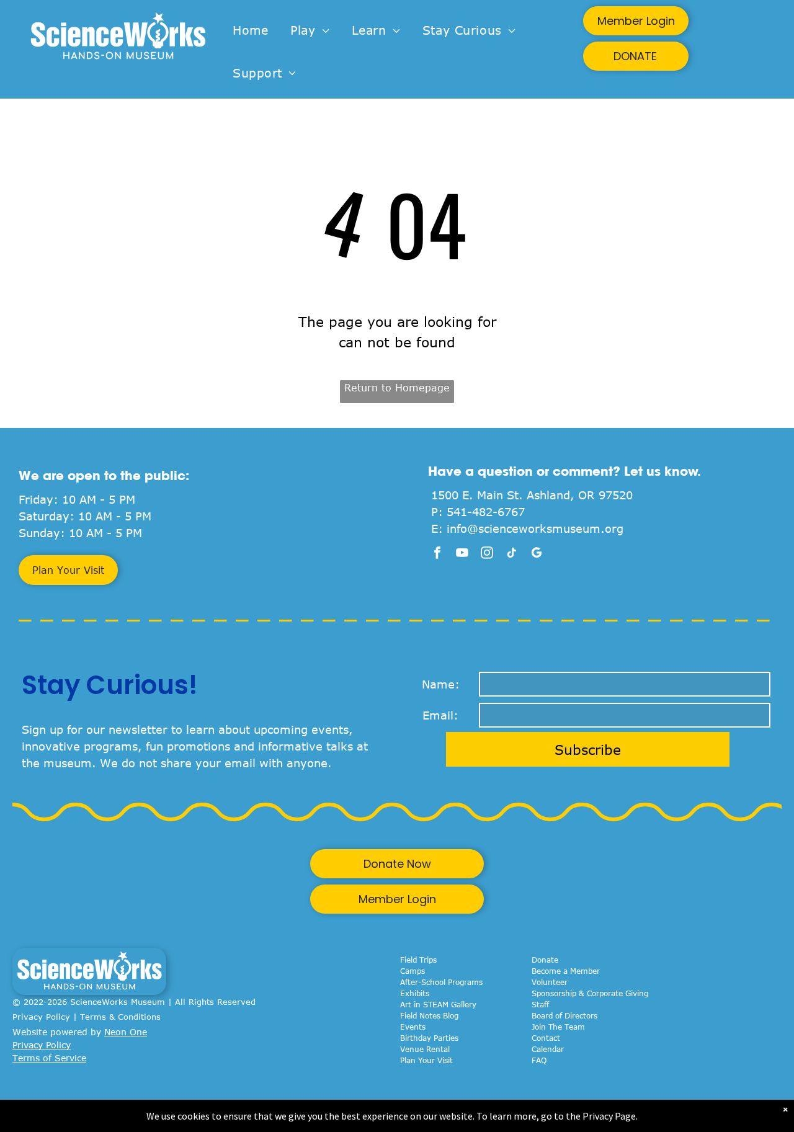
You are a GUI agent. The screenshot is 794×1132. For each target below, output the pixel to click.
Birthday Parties (429, 1037)
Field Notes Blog (429, 1015)
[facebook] (437, 554)
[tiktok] (511, 554)
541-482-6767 (486, 512)
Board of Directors (564, 1015)
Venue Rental (425, 1049)
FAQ (539, 1060)
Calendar (548, 1049)
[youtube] (462, 554)
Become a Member (566, 970)
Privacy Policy (41, 1017)
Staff (540, 1004)
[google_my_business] (536, 554)
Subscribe (588, 749)
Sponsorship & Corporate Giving (590, 993)
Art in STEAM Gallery (438, 1004)
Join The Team (558, 1026)
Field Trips (418, 959)
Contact (546, 1037)
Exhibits (414, 993)
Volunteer (550, 982)
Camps (412, 970)
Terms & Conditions (120, 1017)
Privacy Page (609, 1116)
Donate (545, 959)
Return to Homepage (397, 387)
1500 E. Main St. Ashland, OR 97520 (532, 495)
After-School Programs (441, 982)
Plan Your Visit (426, 1060)
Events (413, 1026)
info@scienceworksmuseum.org (535, 528)
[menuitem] (250, 30)
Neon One (125, 1032)
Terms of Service (49, 1058)
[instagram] (487, 554)
